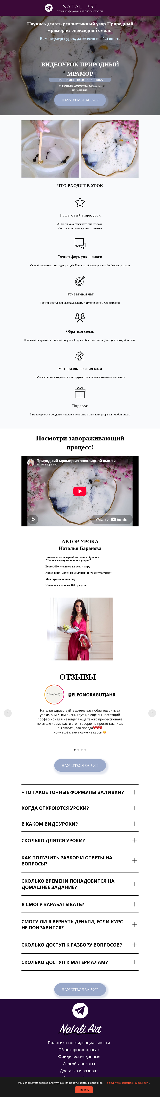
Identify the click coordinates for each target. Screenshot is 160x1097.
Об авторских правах (79, 1049)
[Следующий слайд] (152, 713)
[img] (49, 8)
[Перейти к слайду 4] (85, 750)
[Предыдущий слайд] (8, 713)
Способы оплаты (79, 1063)
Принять (84, 1089)
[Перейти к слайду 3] (82, 750)
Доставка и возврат (79, 1070)
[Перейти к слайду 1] (75, 750)
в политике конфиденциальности (128, 1082)
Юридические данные (78, 1056)
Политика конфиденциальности (79, 1042)
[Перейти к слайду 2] (78, 750)
